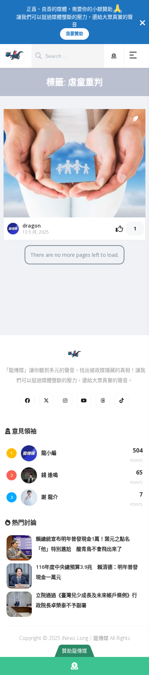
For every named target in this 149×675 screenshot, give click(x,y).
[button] (134, 56)
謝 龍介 (49, 496)
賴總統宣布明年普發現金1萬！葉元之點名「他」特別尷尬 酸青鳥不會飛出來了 (83, 543)
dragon (31, 225)
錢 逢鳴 (49, 474)
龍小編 (48, 452)
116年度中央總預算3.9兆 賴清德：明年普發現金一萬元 (87, 571)
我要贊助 (74, 34)
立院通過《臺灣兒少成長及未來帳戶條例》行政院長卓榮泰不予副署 (86, 600)
